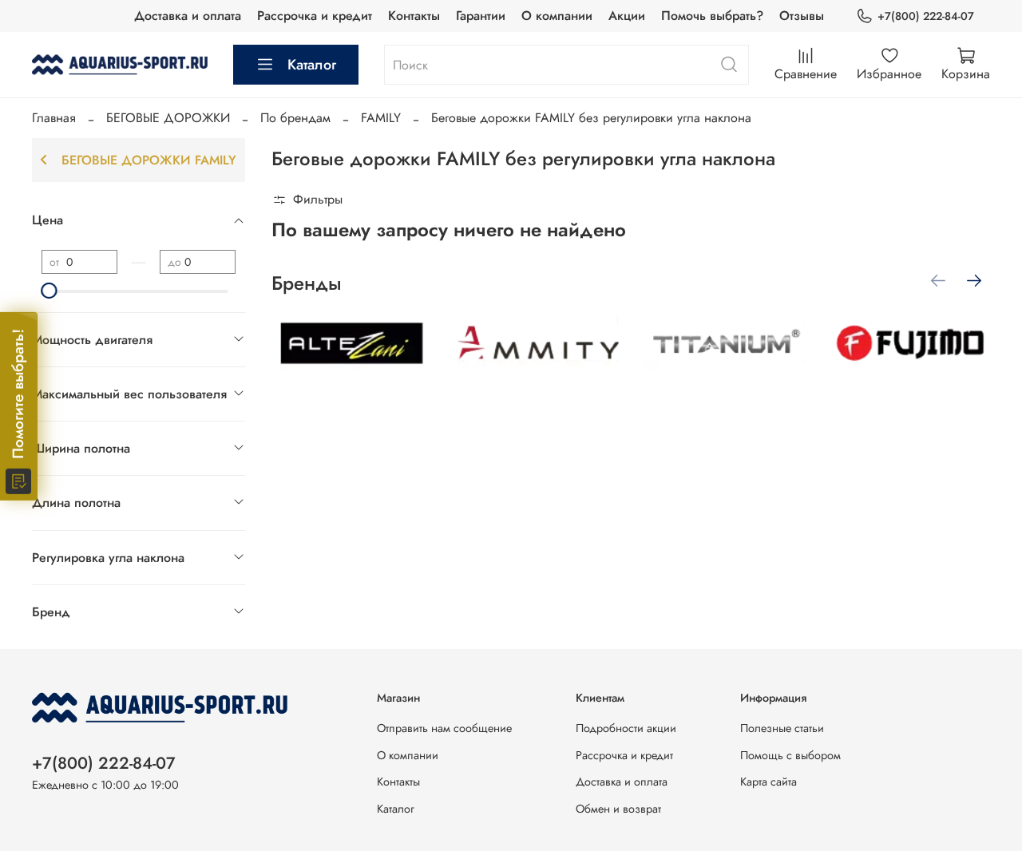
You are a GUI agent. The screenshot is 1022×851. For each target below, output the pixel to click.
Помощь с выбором (790, 755)
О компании (556, 15)
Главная (54, 118)
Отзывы (801, 15)
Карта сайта (768, 782)
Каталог (311, 64)
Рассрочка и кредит (314, 15)
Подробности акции (626, 728)
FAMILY (381, 118)
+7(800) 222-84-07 (925, 16)
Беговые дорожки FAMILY (148, 160)
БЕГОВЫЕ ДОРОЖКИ (168, 118)
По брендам (295, 118)
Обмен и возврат (618, 809)
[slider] (49, 291)
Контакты (414, 15)
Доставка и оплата (187, 15)
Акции (626, 15)
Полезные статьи (782, 728)
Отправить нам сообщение (444, 728)
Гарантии (480, 15)
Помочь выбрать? (712, 15)
